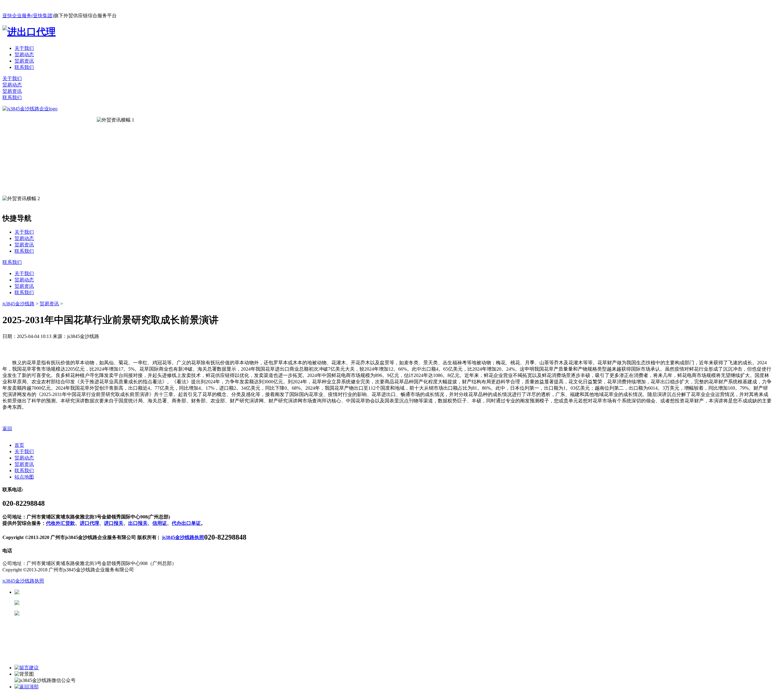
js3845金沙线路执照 (183, 537)
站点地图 (24, 476)
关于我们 (24, 48)
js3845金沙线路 (18, 303)
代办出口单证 (186, 523)
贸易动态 (24, 54)
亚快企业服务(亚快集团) (28, 15)
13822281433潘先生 (66, 602)
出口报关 (138, 523)
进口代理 (89, 523)
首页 (19, 445)
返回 (7, 428)
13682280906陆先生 (66, 613)
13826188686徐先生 (66, 592)
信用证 (159, 523)
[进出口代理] (29, 31)
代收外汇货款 (60, 523)
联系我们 (24, 67)
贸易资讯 (24, 60)
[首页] (29, 108)
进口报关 (113, 523)
